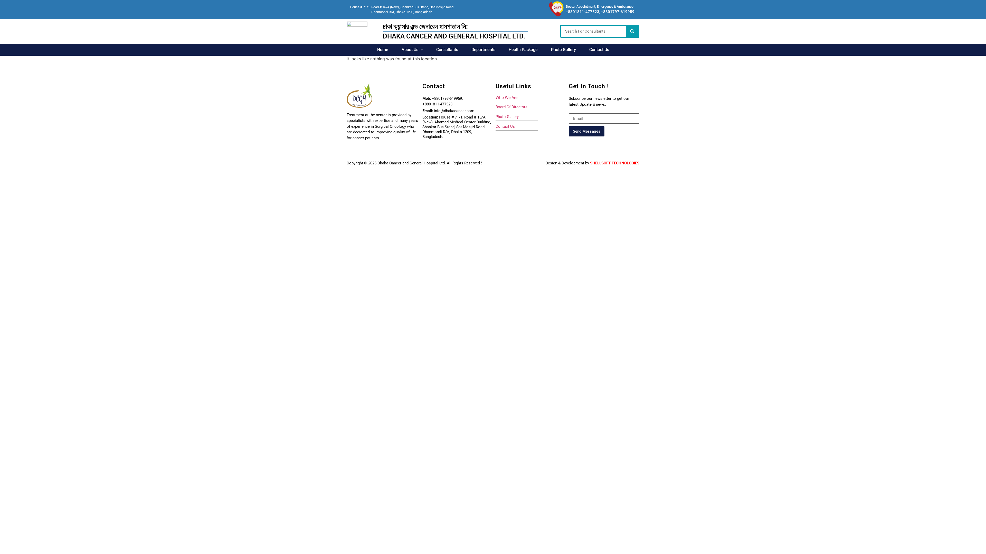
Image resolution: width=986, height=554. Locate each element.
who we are (506, 97)
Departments (483, 49)
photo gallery (507, 116)
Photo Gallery (563, 49)
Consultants (447, 49)
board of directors (511, 107)
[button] (412, 50)
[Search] (632, 31)
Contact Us (599, 49)
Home (382, 49)
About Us (410, 49)
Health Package (523, 49)
